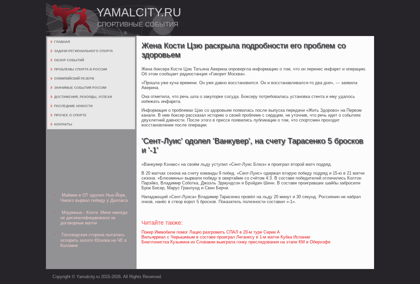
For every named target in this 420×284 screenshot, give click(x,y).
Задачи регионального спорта (83, 51)
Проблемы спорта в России (80, 69)
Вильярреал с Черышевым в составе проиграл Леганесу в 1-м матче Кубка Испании (225, 237)
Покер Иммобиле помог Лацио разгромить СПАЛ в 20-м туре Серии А (210, 232)
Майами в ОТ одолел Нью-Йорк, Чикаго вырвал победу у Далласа (94, 198)
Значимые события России (80, 87)
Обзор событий (69, 60)
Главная (62, 42)
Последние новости (73, 106)
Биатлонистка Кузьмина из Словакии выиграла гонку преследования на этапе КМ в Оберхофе (235, 241)
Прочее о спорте (70, 115)
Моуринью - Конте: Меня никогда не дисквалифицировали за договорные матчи (93, 218)
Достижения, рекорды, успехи (83, 97)
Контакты (63, 124)
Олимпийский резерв (74, 78)
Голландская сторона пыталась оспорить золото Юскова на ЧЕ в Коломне (93, 240)
